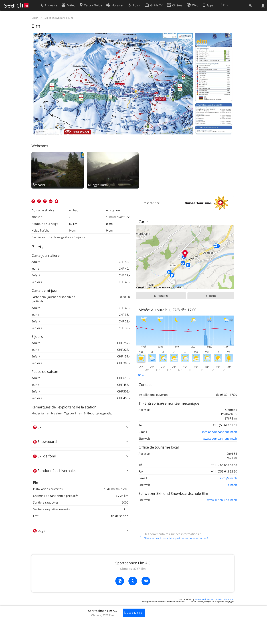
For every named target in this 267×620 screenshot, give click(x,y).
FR (250, 5)
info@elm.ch (228, 478)
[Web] (119, 581)
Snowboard (47, 441)
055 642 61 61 (135, 612)
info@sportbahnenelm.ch (219, 432)
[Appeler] (132, 581)
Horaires (163, 295)
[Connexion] (263, 5)
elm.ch (232, 485)
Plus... (140, 375)
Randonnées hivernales (56, 470)
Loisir (34, 17)
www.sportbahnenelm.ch (220, 439)
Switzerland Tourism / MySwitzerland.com (214, 599)
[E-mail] (145, 581)
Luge (41, 530)
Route (212, 295)
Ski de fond (46, 456)
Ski (39, 427)
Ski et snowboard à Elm (58, 17)
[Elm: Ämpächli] (57, 170)
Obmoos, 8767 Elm (133, 569)
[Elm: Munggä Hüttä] (113, 170)
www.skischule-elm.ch (222, 500)
